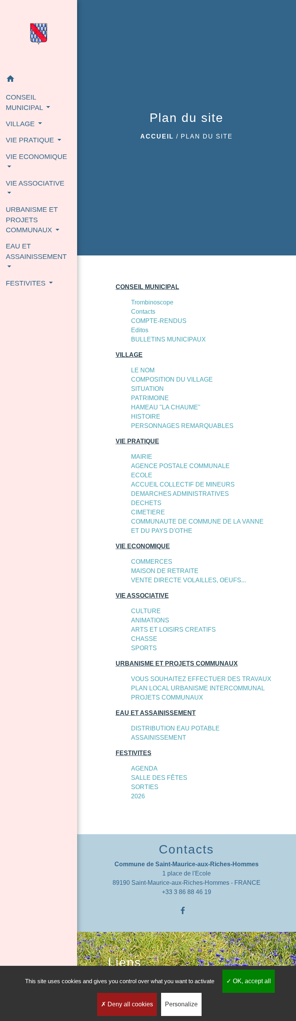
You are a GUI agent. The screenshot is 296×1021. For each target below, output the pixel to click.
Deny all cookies (129, 1004)
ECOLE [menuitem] (141, 475)
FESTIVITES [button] (26, 283)
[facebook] (186, 910)
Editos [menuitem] (139, 330)
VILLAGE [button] (21, 124)
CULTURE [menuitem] (146, 611)
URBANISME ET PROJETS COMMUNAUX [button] (32, 220)
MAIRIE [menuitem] (141, 456)
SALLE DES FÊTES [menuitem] (159, 777)
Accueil (157, 136)
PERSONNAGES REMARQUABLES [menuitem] (182, 426)
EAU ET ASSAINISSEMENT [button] (36, 251)
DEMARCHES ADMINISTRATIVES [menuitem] (180, 493)
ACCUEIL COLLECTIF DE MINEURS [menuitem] (183, 484)
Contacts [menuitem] (143, 311)
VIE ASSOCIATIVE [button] (35, 183)
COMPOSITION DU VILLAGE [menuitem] (172, 379)
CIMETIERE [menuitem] (148, 512)
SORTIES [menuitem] (144, 787)
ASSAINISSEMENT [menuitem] (158, 737)
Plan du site (207, 136)
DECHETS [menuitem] (146, 503)
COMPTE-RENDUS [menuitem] (159, 321)
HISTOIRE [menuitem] (145, 416)
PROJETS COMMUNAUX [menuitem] (167, 697)
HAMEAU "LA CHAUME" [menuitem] (165, 407)
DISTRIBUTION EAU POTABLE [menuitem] (175, 728)
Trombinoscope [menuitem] (152, 302)
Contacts (186, 849)
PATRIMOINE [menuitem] (150, 398)
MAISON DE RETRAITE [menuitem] (164, 571)
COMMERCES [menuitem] (151, 561)
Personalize (181, 1004)
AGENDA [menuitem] (144, 768)
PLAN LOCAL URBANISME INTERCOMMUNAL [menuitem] (198, 688)
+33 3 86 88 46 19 (186, 892)
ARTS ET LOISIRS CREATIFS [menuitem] (173, 629)
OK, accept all (251, 981)
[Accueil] (39, 35)
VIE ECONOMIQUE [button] (36, 157)
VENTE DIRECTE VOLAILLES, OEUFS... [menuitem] (188, 580)
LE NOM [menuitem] (143, 370)
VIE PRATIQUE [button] (31, 140)
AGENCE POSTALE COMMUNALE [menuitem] (180, 466)
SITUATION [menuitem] (147, 388)
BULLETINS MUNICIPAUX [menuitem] (168, 339)
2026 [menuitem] (138, 796)
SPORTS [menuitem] (144, 648)
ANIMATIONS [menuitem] (150, 620)
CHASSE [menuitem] (144, 639)
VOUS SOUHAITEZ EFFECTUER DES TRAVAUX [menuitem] (201, 679)
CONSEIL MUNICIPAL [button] (25, 102)
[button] (38, 80)
